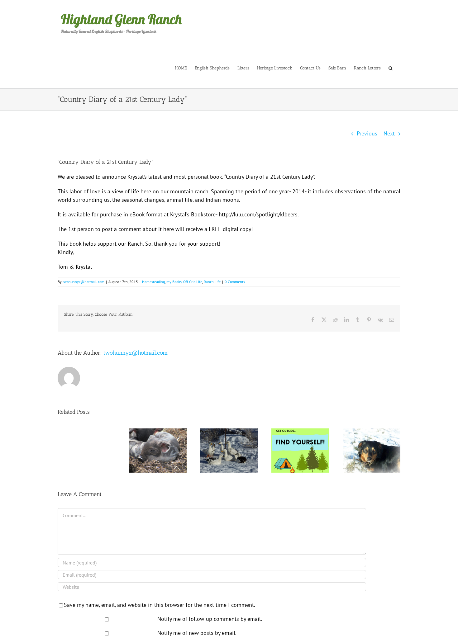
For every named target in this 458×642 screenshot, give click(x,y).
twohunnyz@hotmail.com (83, 281)
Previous (367, 133)
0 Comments (235, 281)
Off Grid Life (192, 281)
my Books (174, 281)
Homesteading (153, 281)
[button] (391, 67)
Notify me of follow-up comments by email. (209, 618)
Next (389, 133)
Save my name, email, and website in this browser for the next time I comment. (159, 604)
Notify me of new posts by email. (196, 632)
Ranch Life (212, 281)
